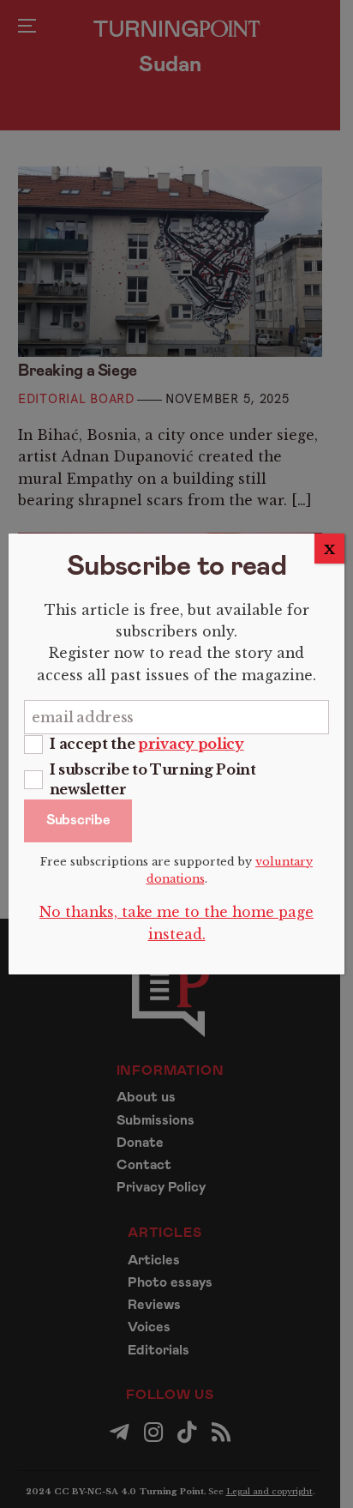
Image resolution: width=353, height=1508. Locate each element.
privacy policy (191, 743)
